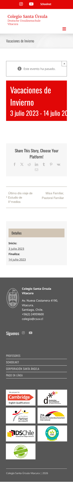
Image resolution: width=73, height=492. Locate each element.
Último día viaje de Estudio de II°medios (20, 197)
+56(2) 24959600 (33, 314)
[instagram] (23, 332)
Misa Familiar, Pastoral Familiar (53, 195)
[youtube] (30, 332)
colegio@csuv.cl (32, 319)
